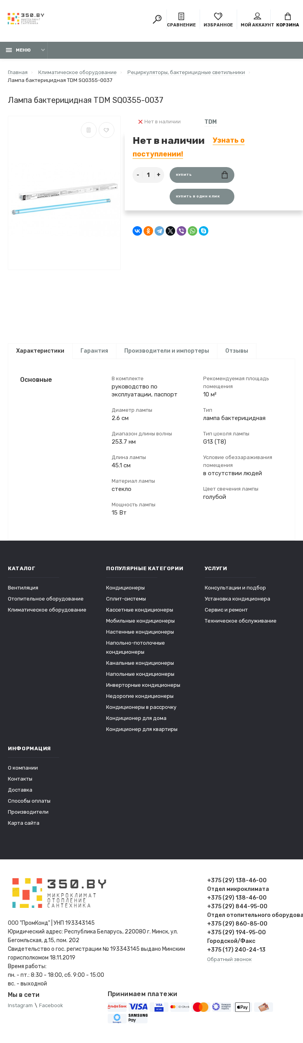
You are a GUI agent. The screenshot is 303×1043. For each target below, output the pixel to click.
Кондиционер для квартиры (142, 729)
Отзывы (236, 351)
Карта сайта (23, 823)
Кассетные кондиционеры (139, 610)
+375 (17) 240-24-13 (236, 949)
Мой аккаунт (257, 25)
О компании (23, 768)
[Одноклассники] (148, 231)
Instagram (20, 1005)
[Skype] (203, 231)
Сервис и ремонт (226, 610)
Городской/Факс (231, 941)
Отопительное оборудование (46, 599)
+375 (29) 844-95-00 (237, 906)
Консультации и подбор (235, 588)
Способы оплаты (29, 801)
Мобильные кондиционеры (140, 621)
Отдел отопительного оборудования (251, 915)
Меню (23, 50)
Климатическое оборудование (47, 610)
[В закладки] (106, 130)
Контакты (20, 779)
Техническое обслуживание (241, 621)
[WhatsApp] (192, 231)
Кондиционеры (125, 588)
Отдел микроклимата (238, 889)
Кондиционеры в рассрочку (141, 707)
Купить (184, 175)
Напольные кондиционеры (140, 674)
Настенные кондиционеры (140, 632)
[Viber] (181, 231)
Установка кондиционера (237, 599)
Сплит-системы (126, 599)
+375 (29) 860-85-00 (237, 923)
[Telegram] (159, 231)
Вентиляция (23, 588)
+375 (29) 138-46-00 (237, 880)
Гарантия (94, 351)
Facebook (51, 1005)
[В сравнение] (89, 130)
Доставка (20, 790)
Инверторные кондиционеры (143, 685)
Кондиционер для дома (136, 718)
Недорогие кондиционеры (140, 696)
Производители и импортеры (166, 351)
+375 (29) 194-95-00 (236, 932)
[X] (170, 231)
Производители (28, 812)
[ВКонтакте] (137, 231)
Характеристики (40, 351)
